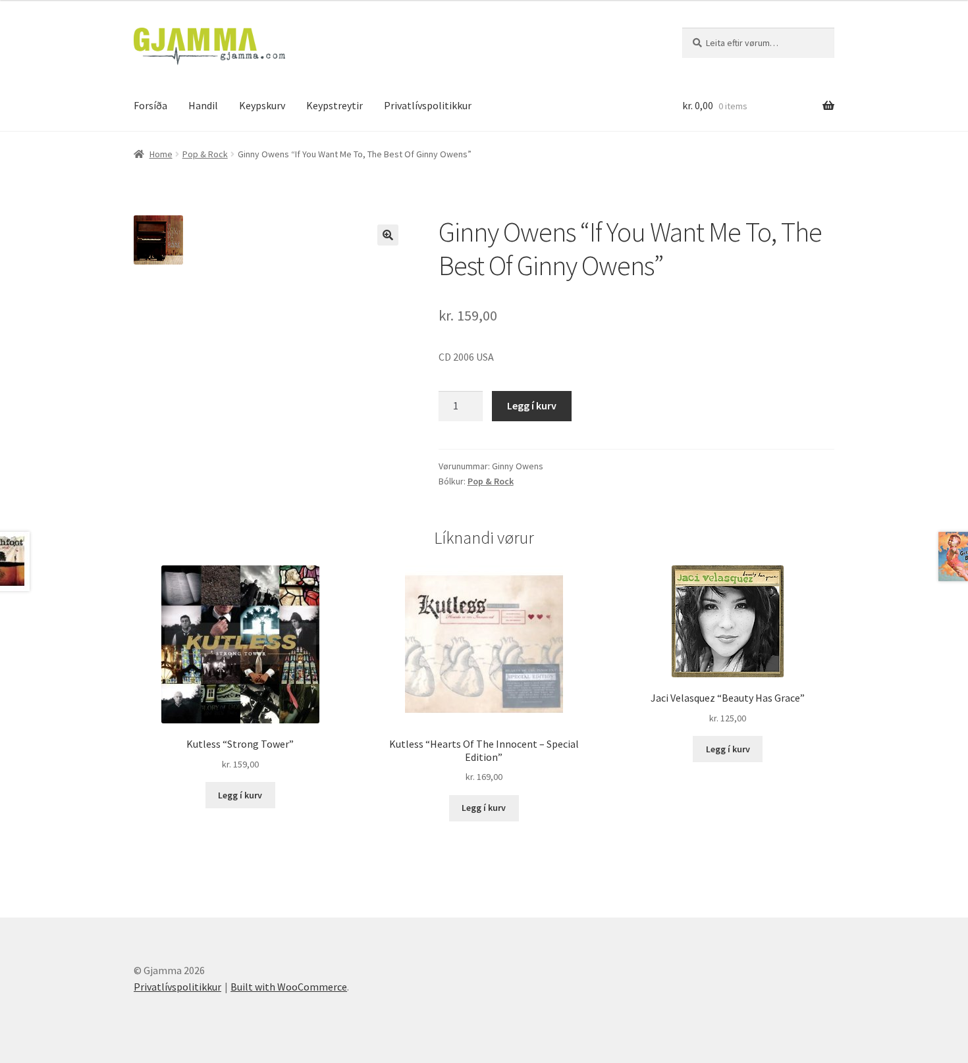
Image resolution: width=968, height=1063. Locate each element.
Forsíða (150, 105)
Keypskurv (262, 105)
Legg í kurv (531, 405)
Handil (203, 105)
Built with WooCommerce (288, 986)
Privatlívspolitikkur (427, 105)
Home (161, 154)
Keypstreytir (334, 105)
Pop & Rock (205, 154)
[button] (387, 235)
